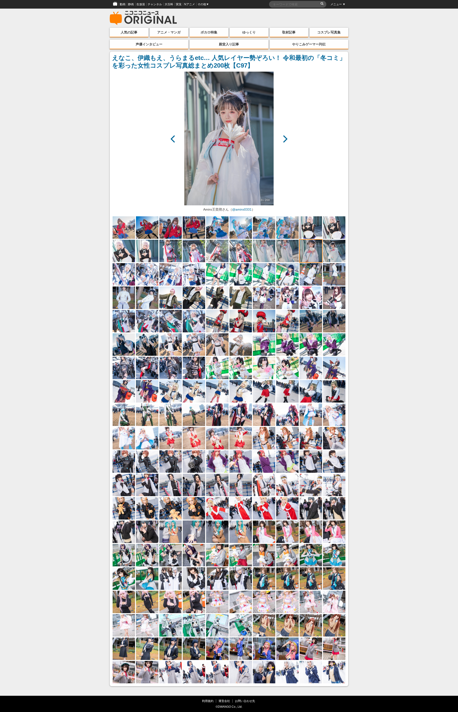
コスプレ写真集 (329, 32)
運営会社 (224, 700)
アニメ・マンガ (169, 32)
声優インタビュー (149, 44)
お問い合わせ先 (245, 700)
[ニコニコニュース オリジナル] (143, 18)
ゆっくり (249, 32)
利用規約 (207, 700)
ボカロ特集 (209, 32)
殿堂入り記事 (229, 44)
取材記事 (289, 32)
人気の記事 (129, 32)
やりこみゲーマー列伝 (309, 44)
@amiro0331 (242, 209)
